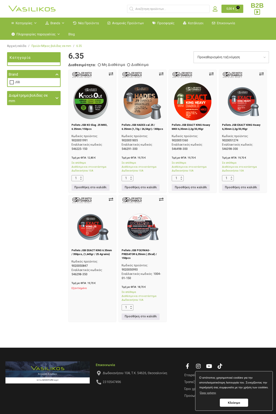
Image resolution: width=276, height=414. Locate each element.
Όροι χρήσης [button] (208, 392)
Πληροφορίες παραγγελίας (36, 34)
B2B (257, 5)
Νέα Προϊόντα (88, 23)
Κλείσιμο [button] (234, 402)
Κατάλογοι (195, 23)
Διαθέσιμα (140, 65)
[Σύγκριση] (111, 74)
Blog (71, 34)
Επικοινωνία (226, 23)
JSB (17, 82)
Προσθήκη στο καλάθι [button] (90, 187)
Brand (13, 74)
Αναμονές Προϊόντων (128, 23)
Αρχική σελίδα (16, 46)
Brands (55, 23)
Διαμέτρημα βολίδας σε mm (28, 98)
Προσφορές (166, 23)
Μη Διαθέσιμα (113, 65)
